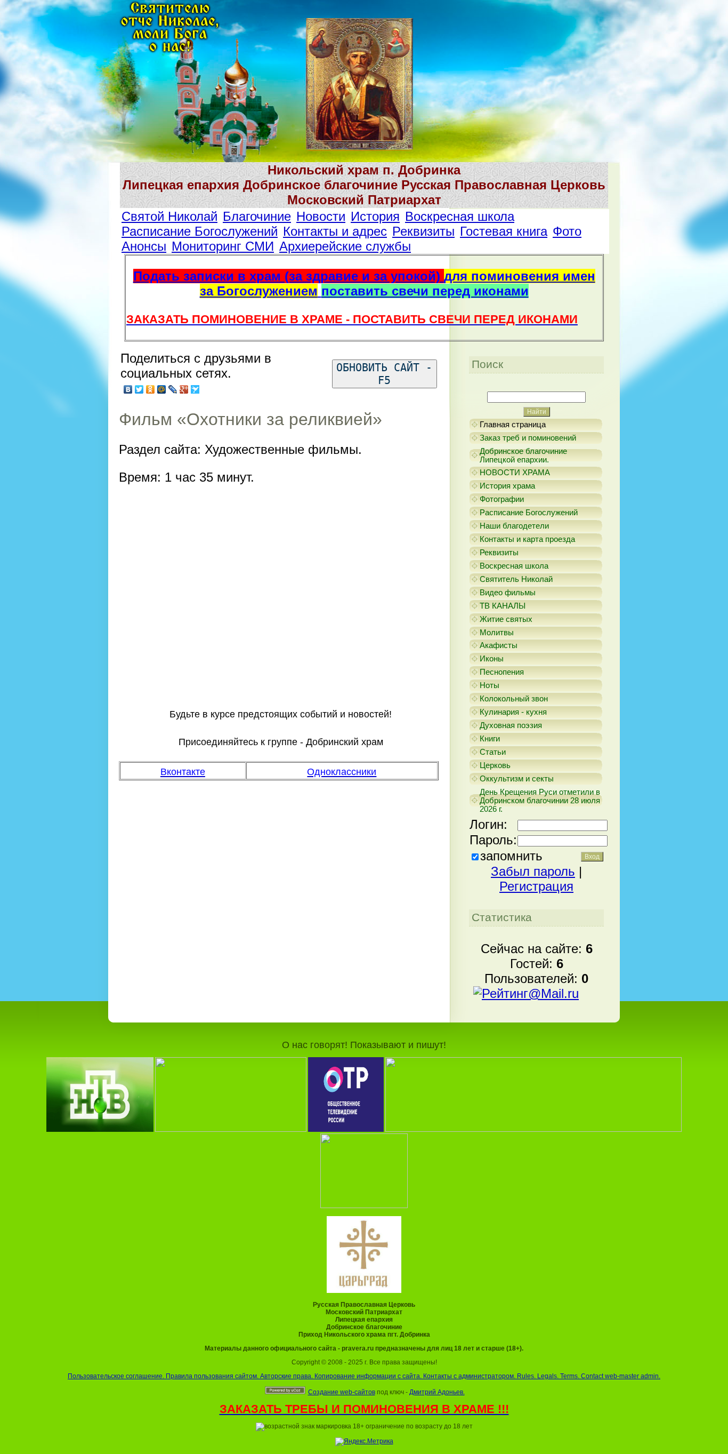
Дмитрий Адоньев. (437, 1392)
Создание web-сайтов (341, 1392)
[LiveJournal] (173, 389)
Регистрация (536, 886)
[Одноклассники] (150, 389)
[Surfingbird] (195, 389)
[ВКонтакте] (128, 389)
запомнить (511, 856)
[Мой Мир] (161, 389)
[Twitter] (139, 389)
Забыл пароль (533, 871)
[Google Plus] (184, 389)
